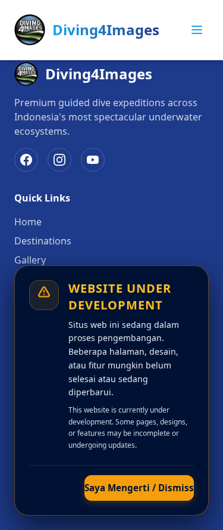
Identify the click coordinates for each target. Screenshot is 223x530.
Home (28, 221)
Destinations (42, 240)
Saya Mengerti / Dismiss (139, 488)
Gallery (30, 259)
